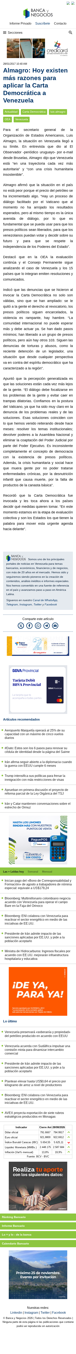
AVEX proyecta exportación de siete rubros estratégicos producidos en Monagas (34, 1114)
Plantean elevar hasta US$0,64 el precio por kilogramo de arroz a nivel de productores (35, 1083)
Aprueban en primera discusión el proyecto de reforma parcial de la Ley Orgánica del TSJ (36, 791)
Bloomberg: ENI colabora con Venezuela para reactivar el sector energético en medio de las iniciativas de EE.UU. (36, 919)
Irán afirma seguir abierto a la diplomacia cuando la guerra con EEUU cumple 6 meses (38, 763)
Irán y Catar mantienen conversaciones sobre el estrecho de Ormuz (38, 805)
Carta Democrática (34, 111)
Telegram (12, 604)
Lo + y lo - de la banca (16, 1234)
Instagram (25, 604)
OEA (7, 119)
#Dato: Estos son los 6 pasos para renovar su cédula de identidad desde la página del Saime (37, 749)
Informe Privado (20, 23)
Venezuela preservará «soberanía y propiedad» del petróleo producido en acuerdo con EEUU (37, 1033)
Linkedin (16, 1312)
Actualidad (11, 111)
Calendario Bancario (15, 1243)
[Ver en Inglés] (68, 3)
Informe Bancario (13, 1225)
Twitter (38, 604)
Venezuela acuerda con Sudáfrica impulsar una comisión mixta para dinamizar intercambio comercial (37, 1049)
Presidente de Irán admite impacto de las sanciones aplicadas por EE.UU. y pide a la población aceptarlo (35, 937)
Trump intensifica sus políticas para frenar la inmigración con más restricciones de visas (35, 777)
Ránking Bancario (14, 1217)
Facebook (51, 604)
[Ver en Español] (72, 3)
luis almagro (57, 111)
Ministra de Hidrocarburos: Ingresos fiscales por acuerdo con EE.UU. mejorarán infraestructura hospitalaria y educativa (37, 954)
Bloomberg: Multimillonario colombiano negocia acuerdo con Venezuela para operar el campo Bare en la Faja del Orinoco (38, 902)
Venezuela (21, 119)
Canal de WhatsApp (45, 600)
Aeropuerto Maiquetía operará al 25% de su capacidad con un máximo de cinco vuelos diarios (35, 734)
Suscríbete (42, 23)
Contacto (60, 23)
